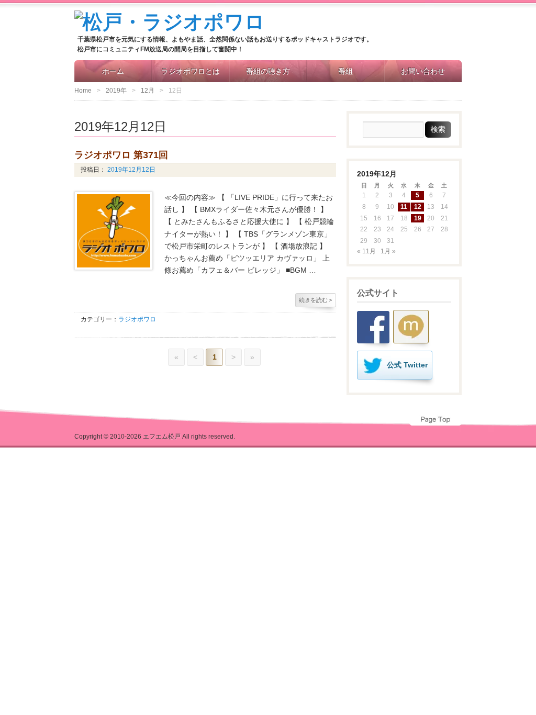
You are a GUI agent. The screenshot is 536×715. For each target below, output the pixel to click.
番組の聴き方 (268, 71)
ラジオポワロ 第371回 (121, 155)
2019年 (116, 90)
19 (417, 218)
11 (403, 206)
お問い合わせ (423, 71)
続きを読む (315, 300)
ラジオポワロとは (190, 71)
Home (83, 90)
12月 (147, 90)
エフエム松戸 (162, 436)
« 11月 (366, 251)
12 (417, 206)
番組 (345, 71)
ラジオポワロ (137, 319)
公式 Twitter (407, 365)
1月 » (388, 251)
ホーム (113, 71)
